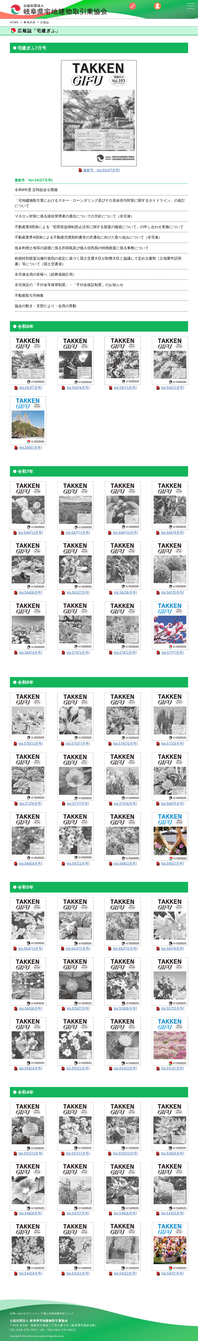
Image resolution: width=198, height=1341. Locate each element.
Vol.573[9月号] (172, 743)
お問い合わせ (18, 1313)
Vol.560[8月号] (30, 1008)
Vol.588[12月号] (30, 532)
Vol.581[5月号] (172, 592)
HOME (14, 22)
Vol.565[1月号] (172, 863)
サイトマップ (35, 1313)
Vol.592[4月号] (78, 387)
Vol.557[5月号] (172, 1008)
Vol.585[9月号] (172, 532)
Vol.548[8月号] (30, 1213)
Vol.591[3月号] (125, 387)
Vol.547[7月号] (77, 1213)
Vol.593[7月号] (30, 387)
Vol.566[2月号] (125, 863)
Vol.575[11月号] (78, 743)
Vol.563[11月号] (78, 948)
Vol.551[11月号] (78, 1153)
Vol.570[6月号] (125, 803)
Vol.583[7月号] (78, 592)
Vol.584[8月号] (30, 592)
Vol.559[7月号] (78, 1008)
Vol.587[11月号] (78, 532)
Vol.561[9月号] (172, 948)
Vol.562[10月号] (125, 948)
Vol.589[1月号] (30, 447)
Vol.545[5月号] (172, 1213)
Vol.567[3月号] (78, 863)
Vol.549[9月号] (172, 1153)
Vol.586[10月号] (125, 532)
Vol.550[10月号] (125, 1153)
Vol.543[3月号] (78, 1273)
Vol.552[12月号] (30, 1153)
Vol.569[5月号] (172, 803)
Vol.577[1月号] (172, 652)
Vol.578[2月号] (125, 652)
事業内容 (29, 22)
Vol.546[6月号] (125, 1213)
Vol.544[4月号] (30, 1273)
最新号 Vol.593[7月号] (101, 170)
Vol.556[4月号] (30, 1068)
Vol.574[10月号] (125, 743)
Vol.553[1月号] (172, 1068)
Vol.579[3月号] (78, 652)
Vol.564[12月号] (30, 948)
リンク (70, 1313)
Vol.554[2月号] (125, 1068)
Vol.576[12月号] (30, 743)
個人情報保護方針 (54, 1313)
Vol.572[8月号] (30, 803)
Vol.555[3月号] (78, 1068)
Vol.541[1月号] (172, 1273)
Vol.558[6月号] (125, 1008)
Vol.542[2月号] (125, 1273)
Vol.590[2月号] (172, 387)
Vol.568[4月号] (30, 863)
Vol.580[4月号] (30, 652)
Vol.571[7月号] (78, 803)
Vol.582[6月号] (125, 592)
